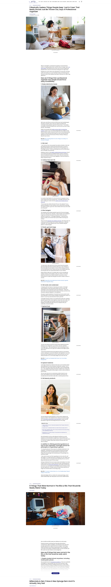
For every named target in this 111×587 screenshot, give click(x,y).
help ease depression (53, 464)
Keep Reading (55, 573)
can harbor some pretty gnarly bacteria (52, 419)
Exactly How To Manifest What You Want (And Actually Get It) (54, 427)
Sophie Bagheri (32, 490)
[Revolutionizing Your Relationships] (33, 1)
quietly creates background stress (58, 152)
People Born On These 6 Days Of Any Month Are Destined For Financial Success (54, 433)
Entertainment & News (56, 1)
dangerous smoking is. (56, 562)
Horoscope (45, 1)
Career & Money (69, 1)
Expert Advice (74, 1)
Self (48, 1)
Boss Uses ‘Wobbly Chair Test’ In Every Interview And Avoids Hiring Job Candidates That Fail (55, 430)
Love (39, 1)
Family (51, 1)
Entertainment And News (36, 5)
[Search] (79, 1)
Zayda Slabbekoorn (32, 585)
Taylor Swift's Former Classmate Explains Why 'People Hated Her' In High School (55, 425)
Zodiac (42, 1)
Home (30, 5)
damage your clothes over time (54, 220)
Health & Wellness (63, 1)
